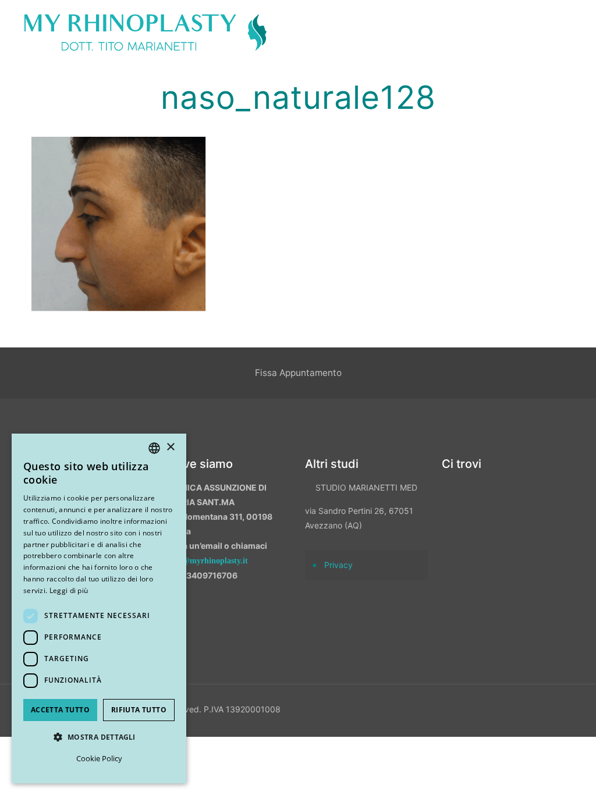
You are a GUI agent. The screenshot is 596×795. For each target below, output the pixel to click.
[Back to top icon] (525, 771)
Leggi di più (68, 590)
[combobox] (154, 448)
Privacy (338, 565)
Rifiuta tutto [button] (138, 710)
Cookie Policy (99, 758)
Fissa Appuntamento (298, 372)
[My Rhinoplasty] (145, 32)
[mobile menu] (577, 32)
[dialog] (99, 608)
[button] (99, 737)
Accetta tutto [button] (60, 710)
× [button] (170, 447)
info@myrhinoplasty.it (208, 560)
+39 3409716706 (202, 575)
